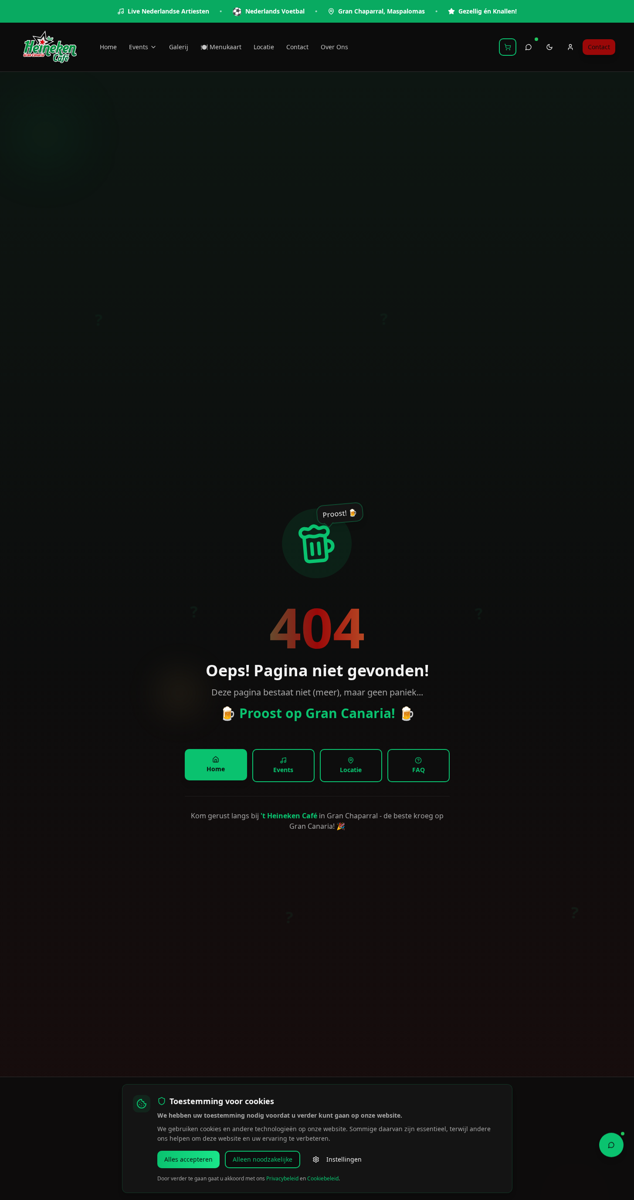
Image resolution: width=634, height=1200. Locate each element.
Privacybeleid (282, 1178)
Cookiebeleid (323, 1178)
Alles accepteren (188, 1159)
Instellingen (344, 1159)
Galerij (178, 47)
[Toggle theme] (549, 47)
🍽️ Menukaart (220, 47)
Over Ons (334, 47)
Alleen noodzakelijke (262, 1159)
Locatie (264, 47)
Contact (297, 47)
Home (108, 47)
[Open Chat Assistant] (611, 1144)
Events (138, 47)
